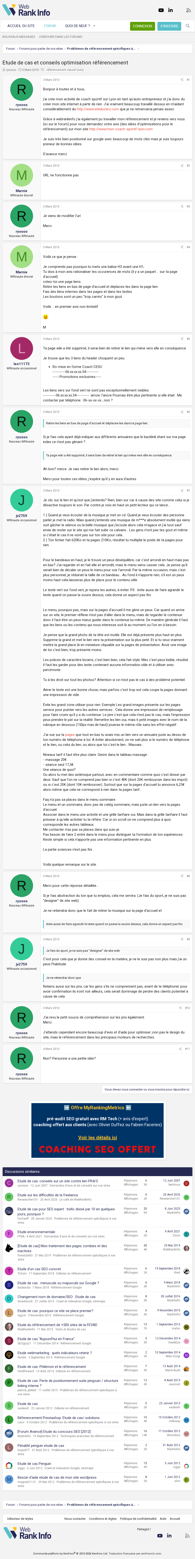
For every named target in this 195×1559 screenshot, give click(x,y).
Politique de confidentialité (138, 1518)
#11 (187, 1049)
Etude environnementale (36, 1232)
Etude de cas (28, 1404)
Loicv (21, 1422)
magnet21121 (27, 1482)
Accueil (175, 1518)
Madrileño (173, 1212)
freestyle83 (25, 1255)
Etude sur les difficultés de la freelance (48, 1195)
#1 (188, 80)
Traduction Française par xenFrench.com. (135, 1553)
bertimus (174, 1184)
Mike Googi (173, 1356)
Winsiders (173, 1435)
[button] (94, 26)
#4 (188, 247)
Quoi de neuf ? (77, 26)
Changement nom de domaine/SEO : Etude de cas (57, 1297)
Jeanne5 (174, 1384)
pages (70, 735)
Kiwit (177, 1272)
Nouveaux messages (18, 37)
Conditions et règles (103, 1518)
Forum (50, 26)
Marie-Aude (172, 1370)
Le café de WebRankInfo (75, 1199)
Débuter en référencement (73, 1273)
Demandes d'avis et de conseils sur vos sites (80, 1185)
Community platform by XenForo (70, 1553)
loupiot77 (24, 1450)
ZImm (176, 1235)
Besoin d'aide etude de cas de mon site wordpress (57, 1477)
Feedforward (26, 1371)
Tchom (22, 1273)
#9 (188, 939)
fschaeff (23, 1218)
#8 (188, 876)
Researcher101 (28, 1199)
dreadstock (25, 1301)
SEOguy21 (24, 1343)
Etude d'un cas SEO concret (39, 1269)
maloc (176, 1328)
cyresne (23, 1185)
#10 (187, 1008)
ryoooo (11, 70)
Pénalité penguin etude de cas (41, 1445)
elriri (177, 1481)
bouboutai (24, 1287)
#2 (188, 165)
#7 (188, 490)
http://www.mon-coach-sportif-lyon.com (121, 129)
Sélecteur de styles (20, 1518)
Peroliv (22, 1357)
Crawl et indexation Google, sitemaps (80, 1301)
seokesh (23, 1408)
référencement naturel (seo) (65, 70)
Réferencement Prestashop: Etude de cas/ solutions (59, 1418)
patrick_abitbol (27, 1390)
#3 (188, 206)
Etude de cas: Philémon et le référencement (52, 1367)
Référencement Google (66, 1287)
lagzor (22, 1315)
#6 (188, 412)
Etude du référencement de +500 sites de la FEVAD (57, 1325)
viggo (21, 1468)
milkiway (174, 1421)
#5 (188, 339)
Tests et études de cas (70, 1329)
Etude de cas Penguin (34, 1464)
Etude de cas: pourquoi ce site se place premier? (55, 1311)
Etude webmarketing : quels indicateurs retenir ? (55, 1353)
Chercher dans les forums (60, 37)
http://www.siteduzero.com (98, 109)
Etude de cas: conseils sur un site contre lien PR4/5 (58, 1181)
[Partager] (182, 80)
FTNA (21, 1236)
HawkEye (174, 1342)
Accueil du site (21, 26)
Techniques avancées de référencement (87, 1436)
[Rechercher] (187, 26)
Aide (163, 1518)
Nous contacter (75, 1518)
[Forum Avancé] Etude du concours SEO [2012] (54, 1431)
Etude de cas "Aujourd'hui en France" (46, 1339)
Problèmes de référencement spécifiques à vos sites (84, 1422)
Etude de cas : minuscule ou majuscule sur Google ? (58, 1283)
